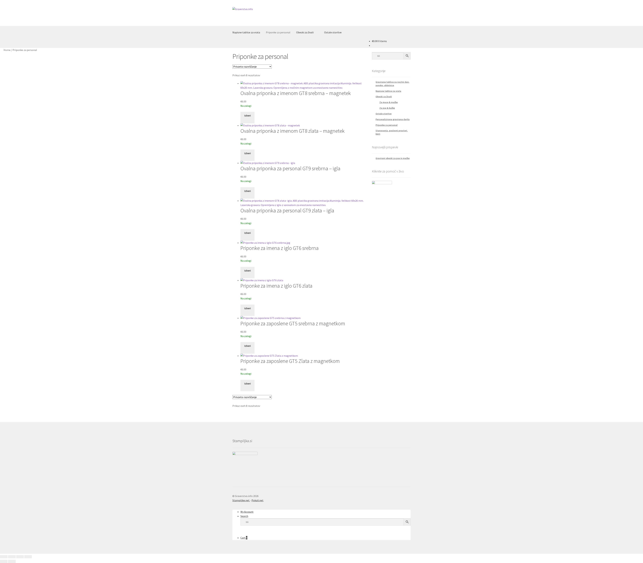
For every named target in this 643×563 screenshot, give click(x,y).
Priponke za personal (278, 32)
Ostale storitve (333, 32)
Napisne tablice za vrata (246, 32)
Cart (243, 537)
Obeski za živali (305, 32)
